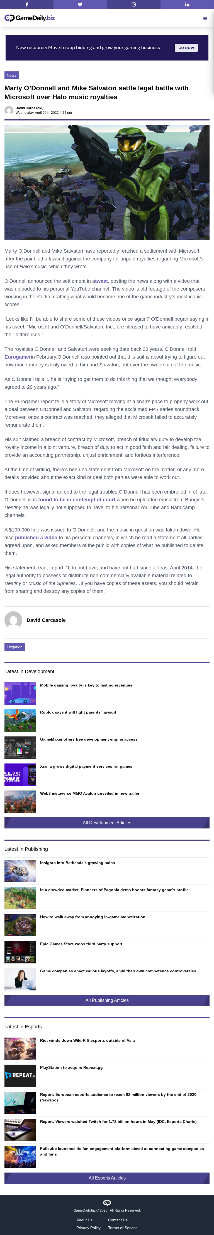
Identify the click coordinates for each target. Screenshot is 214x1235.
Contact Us (118, 1220)
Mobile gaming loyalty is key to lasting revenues (86, 685)
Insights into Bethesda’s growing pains (77, 863)
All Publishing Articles (107, 1000)
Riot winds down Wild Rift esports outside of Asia (87, 1040)
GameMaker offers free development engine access (89, 739)
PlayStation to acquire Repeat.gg (71, 1067)
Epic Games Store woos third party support (81, 944)
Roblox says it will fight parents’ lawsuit (78, 712)
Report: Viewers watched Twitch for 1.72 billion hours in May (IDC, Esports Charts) (118, 1121)
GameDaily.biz (85, 1210)
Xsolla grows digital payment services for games (86, 766)
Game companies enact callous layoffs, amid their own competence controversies (118, 971)
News (11, 75)
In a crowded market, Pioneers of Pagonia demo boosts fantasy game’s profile (114, 890)
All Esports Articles (107, 1178)
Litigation (15, 647)
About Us (84, 1220)
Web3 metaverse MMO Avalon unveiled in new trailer (89, 793)
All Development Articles (107, 822)
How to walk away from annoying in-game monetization (92, 917)
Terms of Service (123, 1228)
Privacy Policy (88, 1228)
